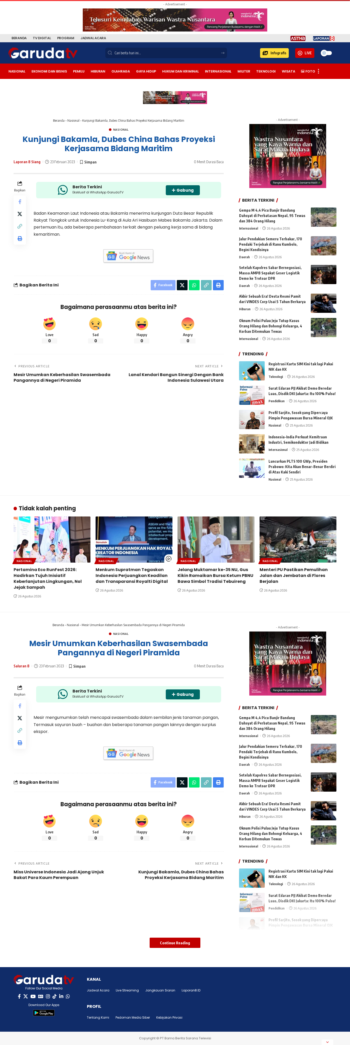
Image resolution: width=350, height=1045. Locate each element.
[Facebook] (19, 996)
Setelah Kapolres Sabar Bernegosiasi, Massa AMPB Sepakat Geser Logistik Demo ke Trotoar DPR (270, 273)
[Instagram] (48, 996)
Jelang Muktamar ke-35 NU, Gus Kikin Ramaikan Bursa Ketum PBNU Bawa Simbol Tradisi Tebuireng (215, 575)
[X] (25, 996)
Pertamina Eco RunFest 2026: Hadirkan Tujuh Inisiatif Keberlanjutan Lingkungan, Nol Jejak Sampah (48, 579)
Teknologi (276, 377)
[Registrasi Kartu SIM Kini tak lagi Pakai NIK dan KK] (252, 370)
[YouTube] (33, 996)
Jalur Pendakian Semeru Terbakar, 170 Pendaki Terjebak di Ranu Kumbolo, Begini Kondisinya (270, 244)
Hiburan (245, 309)
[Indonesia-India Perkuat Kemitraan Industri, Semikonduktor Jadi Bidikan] (252, 443)
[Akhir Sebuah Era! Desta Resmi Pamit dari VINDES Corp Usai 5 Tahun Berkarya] (323, 303)
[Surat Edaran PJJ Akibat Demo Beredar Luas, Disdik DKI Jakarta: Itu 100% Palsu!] (252, 395)
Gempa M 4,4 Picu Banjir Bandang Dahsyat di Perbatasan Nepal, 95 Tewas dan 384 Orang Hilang (272, 215)
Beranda (59, 120)
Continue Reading (175, 942)
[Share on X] (20, 214)
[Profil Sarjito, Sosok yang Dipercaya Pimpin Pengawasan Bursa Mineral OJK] (252, 419)
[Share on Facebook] (20, 201)
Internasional (248, 228)
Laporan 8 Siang (27, 161)
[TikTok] (54, 996)
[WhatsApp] (68, 996)
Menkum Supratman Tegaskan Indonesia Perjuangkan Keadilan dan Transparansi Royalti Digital (132, 575)
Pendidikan (277, 401)
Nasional (73, 120)
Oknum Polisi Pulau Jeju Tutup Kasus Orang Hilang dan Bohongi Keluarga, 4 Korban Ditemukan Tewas (270, 326)
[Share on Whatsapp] (194, 285)
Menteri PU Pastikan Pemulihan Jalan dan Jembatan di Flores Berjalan (294, 575)
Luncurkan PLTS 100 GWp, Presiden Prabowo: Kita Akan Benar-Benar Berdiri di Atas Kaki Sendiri (302, 466)
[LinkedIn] (61, 996)
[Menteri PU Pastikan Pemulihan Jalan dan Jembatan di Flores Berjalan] (298, 539)
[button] (274, 53)
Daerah (244, 257)
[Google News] (41, 996)
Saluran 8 (21, 666)
